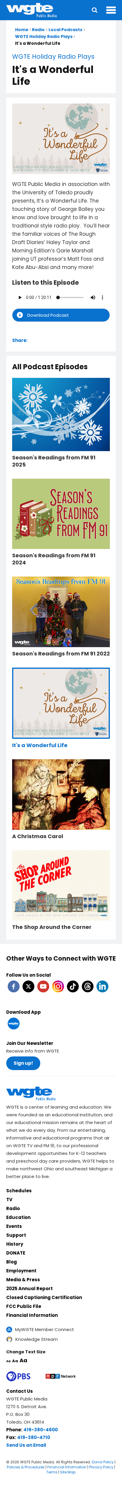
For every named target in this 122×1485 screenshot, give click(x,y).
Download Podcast (48, 315)
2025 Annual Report (29, 1288)
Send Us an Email (26, 1445)
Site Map (68, 1472)
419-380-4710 (33, 1437)
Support (16, 1235)
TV (9, 1199)
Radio (38, 30)
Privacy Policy (101, 1467)
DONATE (15, 1253)
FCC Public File (23, 1306)
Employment (21, 1271)
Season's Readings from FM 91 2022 (61, 653)
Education (18, 1217)
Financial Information (32, 1315)
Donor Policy (103, 1462)
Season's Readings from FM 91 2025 (53, 461)
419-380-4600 (40, 1430)
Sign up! (23, 1063)
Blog (11, 1262)
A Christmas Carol (37, 836)
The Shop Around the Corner (52, 927)
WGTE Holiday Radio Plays (44, 36)
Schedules (19, 1191)
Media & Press (23, 1280)
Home (21, 30)
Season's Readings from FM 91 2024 (53, 559)
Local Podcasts (65, 30)
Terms (51, 1472)
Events (14, 1226)
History (14, 1244)
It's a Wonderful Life (40, 745)
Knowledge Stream (36, 1339)
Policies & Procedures (26, 1467)
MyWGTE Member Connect (44, 1329)
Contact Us (19, 1391)
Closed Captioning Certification (44, 1297)
